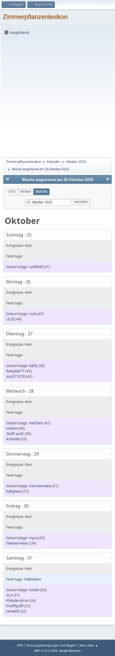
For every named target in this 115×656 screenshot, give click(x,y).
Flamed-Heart (17, 543)
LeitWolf (36, 266)
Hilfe (20, 645)
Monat (25, 192)
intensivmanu (40, 486)
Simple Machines (70, 650)
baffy (33, 365)
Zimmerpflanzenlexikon (35, 16)
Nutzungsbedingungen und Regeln (51, 645)
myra (33, 538)
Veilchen (36, 423)
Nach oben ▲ (88, 645)
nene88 (12, 611)
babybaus (14, 491)
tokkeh (12, 428)
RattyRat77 (15, 371)
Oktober (22, 220)
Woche (41, 192)
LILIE (10, 319)
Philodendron (17, 600)
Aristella (13, 439)
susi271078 (15, 376)
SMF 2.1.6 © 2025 (45, 650)
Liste (12, 192)
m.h (9, 595)
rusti (33, 313)
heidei (34, 589)
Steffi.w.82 (15, 433)
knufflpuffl (15, 605)
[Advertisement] (57, 95)
